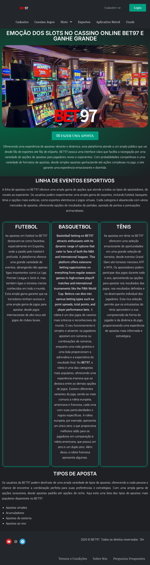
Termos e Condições (73, 559)
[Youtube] (9, 541)
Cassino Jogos (44, 22)
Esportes (84, 22)
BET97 (139, 236)
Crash (130, 22)
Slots (64, 22)
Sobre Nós (100, 559)
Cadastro (22, 22)
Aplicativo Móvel (108, 22)
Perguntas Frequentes (129, 559)
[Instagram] (16, 541)
